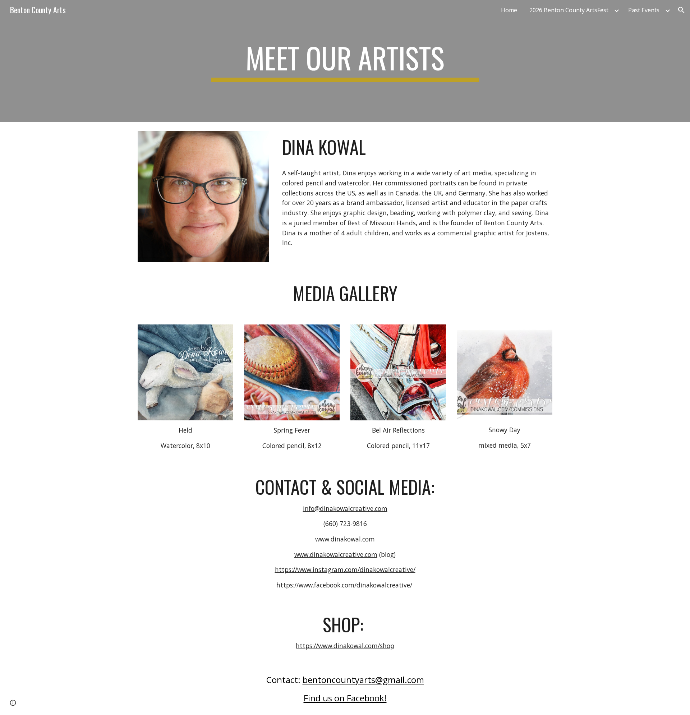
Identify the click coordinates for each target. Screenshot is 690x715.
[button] (681, 10)
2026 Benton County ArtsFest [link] (568, 10)
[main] (345, 61)
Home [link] (509, 10)
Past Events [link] (643, 10)
